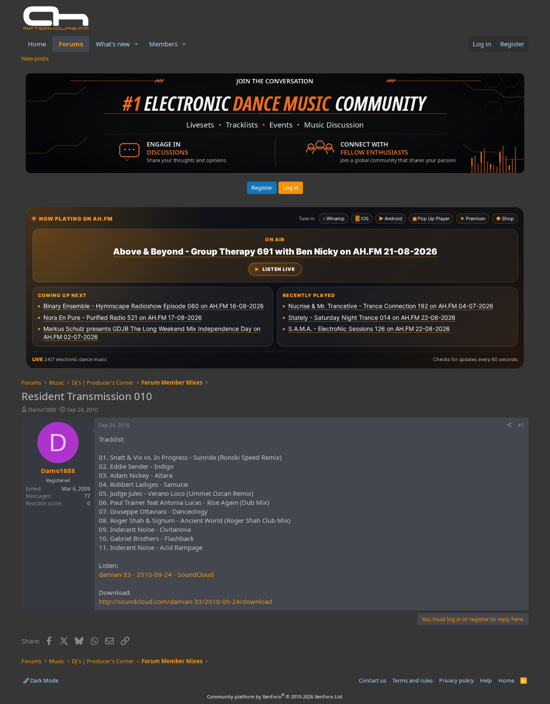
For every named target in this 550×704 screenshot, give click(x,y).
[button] (137, 44)
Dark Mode (43, 680)
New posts (35, 58)
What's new (113, 43)
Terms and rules (412, 680)
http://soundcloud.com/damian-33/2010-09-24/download (185, 601)
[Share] (509, 426)
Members (163, 43)
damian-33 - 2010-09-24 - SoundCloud (156, 574)
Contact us (372, 680)
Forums (71, 43)
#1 (521, 425)
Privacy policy (456, 680)
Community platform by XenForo (275, 696)
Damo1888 (42, 409)
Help (486, 680)
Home (37, 43)
